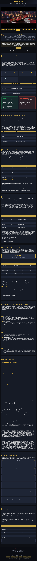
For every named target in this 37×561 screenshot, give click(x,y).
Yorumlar (30, 5)
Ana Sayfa (7, 5)
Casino (19, 5)
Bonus (22, 5)
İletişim (23, 555)
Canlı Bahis (15, 5)
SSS (27, 5)
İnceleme (11, 5)
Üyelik (25, 5)
